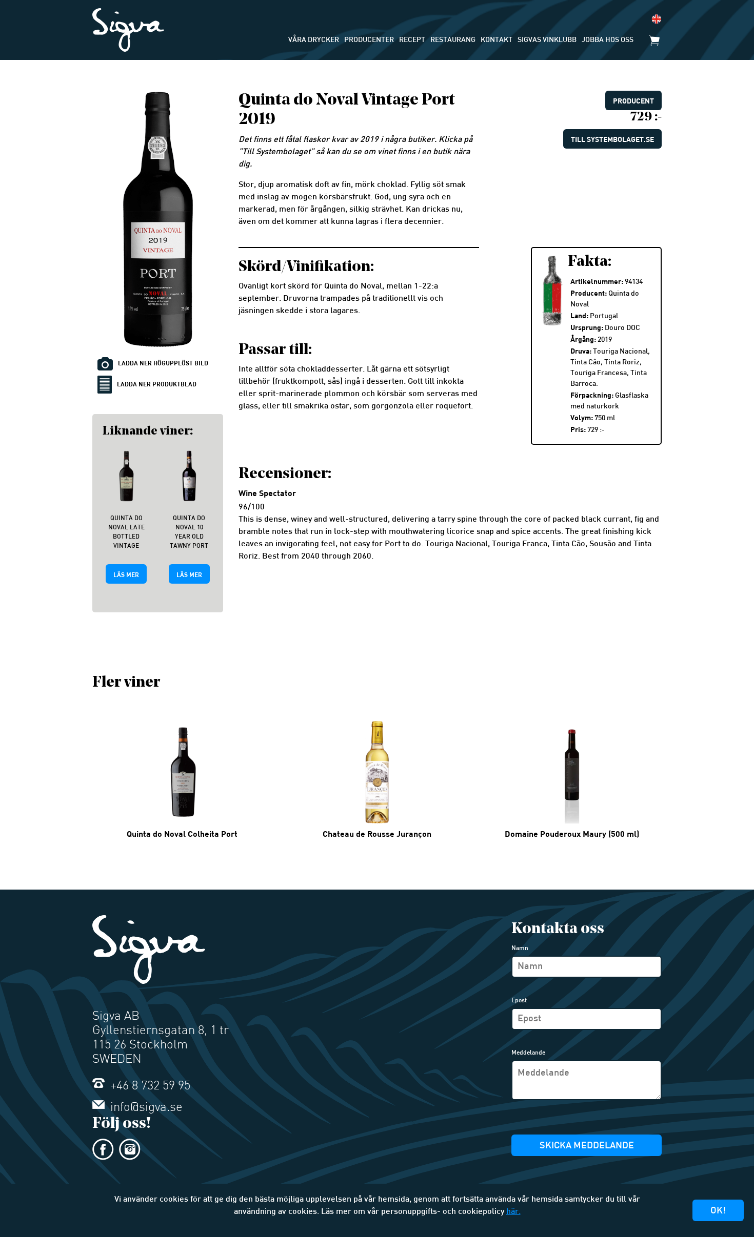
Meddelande (528, 1053)
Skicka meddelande (587, 1146)
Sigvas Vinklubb (547, 40)
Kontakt (496, 40)
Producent (633, 100)
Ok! (718, 1211)
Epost (519, 1001)
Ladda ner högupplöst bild (163, 362)
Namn (519, 948)
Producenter (369, 40)
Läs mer (126, 574)
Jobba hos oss (607, 40)
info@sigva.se (145, 1108)
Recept (412, 40)
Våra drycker (313, 40)
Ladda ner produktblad (156, 383)
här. (513, 1212)
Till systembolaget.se (612, 139)
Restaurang (452, 40)
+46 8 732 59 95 (148, 1086)
